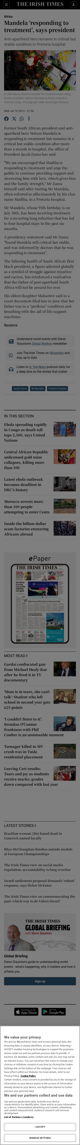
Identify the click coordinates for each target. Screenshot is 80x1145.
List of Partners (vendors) (19, 1117)
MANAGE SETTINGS (40, 1138)
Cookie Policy (28, 1075)
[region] (40, 1085)
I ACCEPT (40, 1127)
